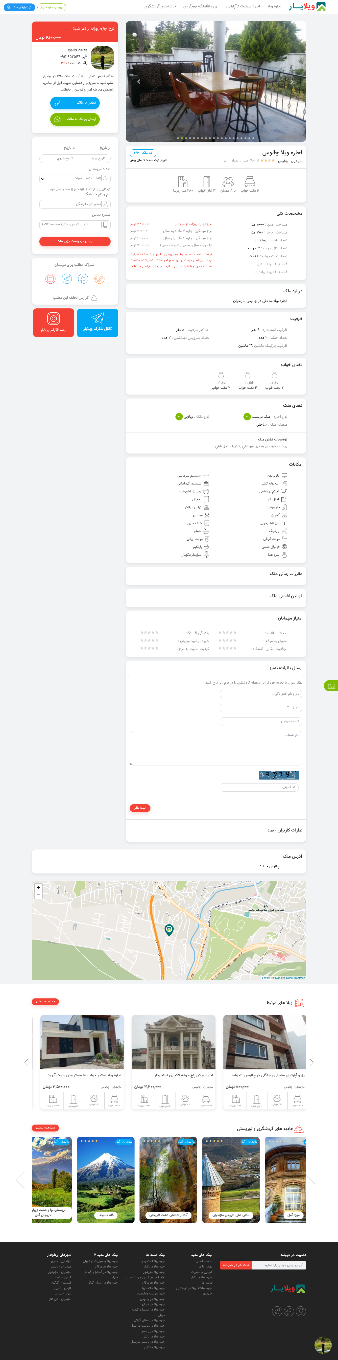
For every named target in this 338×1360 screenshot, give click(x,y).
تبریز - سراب (63, 1293)
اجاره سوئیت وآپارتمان (151, 1293)
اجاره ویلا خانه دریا (153, 1288)
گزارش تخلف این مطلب (71, 298)
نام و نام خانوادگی (97, 194)
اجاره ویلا (274, 6)
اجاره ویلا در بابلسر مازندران (147, 1341)
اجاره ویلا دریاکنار (201, 1277)
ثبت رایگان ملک (22, 7)
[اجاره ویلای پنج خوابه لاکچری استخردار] (260, 1042)
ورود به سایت (54, 7)
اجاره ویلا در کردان (153, 1304)
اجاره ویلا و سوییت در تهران (147, 1325)
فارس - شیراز (62, 1288)
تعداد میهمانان (100, 169)
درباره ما (207, 1282)
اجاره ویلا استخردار (153, 1261)
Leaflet (266, 978)
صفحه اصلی (204, 1261)
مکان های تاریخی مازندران (275, 1215)
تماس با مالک (86, 103)
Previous (300, 1062)
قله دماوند (150, 1215)
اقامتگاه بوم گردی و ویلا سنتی (145, 1277)
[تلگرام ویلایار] (277, 1311)
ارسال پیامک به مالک (81, 119)
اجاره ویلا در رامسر (153, 1331)
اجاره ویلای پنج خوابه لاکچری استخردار (270, 1075)
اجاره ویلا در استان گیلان (149, 1320)
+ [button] (38, 887)
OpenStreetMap (295, 978)
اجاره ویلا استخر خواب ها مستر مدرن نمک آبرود (171, 1075)
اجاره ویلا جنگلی (154, 1347)
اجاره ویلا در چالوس (152, 1299)
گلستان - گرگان (61, 1282)
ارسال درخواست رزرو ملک (75, 241)
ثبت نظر (140, 808)
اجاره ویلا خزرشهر (154, 1272)
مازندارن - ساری (61, 1261)
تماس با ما (205, 1266)
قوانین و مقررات (201, 1272)
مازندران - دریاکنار (60, 1299)
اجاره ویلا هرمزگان (153, 1282)
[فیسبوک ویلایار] (289, 1311)
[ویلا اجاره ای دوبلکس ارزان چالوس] (77, 1042)
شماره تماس (101, 215)
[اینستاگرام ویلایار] (301, 1311)
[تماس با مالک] (323, 1345)
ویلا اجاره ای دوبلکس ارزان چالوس (90, 1075)
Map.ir (279, 978)
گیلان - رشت (63, 1277)
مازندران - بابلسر (60, 1266)
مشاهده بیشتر (45, 1001)
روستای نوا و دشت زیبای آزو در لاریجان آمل (87, 1212)
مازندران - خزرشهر (59, 1272)
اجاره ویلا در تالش (154, 1336)
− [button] (38, 895)
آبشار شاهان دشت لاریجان (212, 1215)
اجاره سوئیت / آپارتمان (242, 6)
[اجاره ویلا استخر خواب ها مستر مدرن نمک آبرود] (169, 1042)
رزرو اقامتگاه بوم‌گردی (200, 6)
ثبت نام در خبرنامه (236, 1265)
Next (27, 1180)
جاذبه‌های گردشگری (160, 6)
